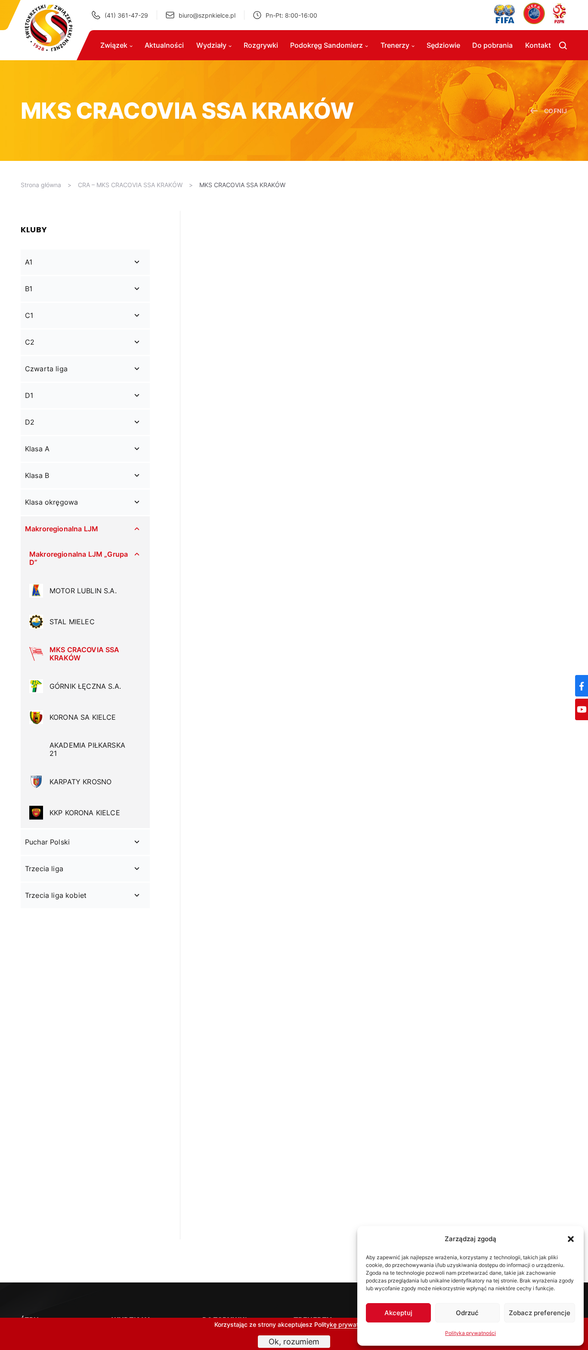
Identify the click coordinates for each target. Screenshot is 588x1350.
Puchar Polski (47, 842)
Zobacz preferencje (539, 1313)
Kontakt (538, 45)
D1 (29, 395)
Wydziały (211, 45)
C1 (29, 315)
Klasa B (37, 475)
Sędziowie (443, 45)
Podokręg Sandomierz (326, 45)
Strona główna (41, 184)
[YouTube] (581, 709)
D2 (29, 422)
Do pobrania (492, 45)
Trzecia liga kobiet (56, 895)
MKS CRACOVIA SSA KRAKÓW (242, 184)
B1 (28, 288)
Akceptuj (398, 1313)
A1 (28, 262)
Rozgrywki (261, 45)
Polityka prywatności (470, 1333)
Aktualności (164, 45)
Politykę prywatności (344, 1324)
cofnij (555, 110)
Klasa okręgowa (51, 502)
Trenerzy (395, 45)
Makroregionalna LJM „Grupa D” (78, 558)
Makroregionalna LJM (61, 528)
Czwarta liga (46, 368)
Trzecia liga (44, 868)
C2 (29, 342)
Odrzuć (467, 1313)
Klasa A (37, 448)
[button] (570, 1239)
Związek (113, 45)
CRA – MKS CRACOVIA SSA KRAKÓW (130, 184)
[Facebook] (581, 686)
